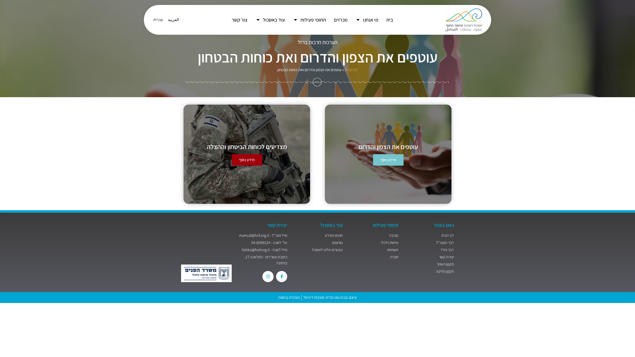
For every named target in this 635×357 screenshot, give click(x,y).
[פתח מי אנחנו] (357, 20)
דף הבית (351, 69)
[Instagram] (268, 276)
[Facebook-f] (281, 276)
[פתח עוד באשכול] (257, 20)
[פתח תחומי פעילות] (295, 20)
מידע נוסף (247, 159)
